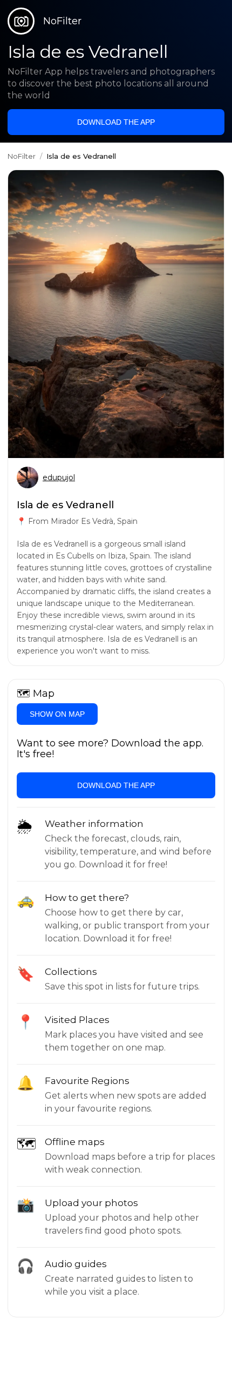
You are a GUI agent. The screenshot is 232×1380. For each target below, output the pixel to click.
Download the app (116, 122)
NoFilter (22, 156)
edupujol (59, 477)
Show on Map (57, 714)
